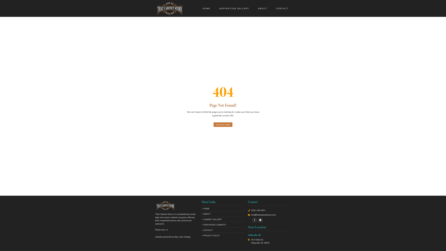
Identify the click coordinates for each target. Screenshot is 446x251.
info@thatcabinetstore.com (263, 215)
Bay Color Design (182, 237)
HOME (206, 8)
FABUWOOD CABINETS (214, 224)
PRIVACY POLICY (211, 235)
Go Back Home (223, 125)
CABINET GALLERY (212, 219)
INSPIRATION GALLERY (234, 8)
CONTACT (282, 8)
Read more (160, 229)
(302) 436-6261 (258, 210)
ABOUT (262, 8)
